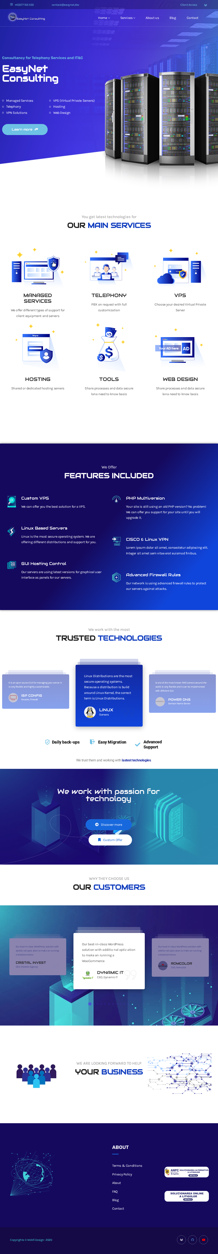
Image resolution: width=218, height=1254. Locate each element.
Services (126, 18)
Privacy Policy (122, 1174)
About (116, 1183)
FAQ (115, 1191)
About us (152, 18)
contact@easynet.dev (65, 5)
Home (102, 18)
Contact (192, 18)
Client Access (188, 5)
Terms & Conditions (127, 1166)
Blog (172, 18)
